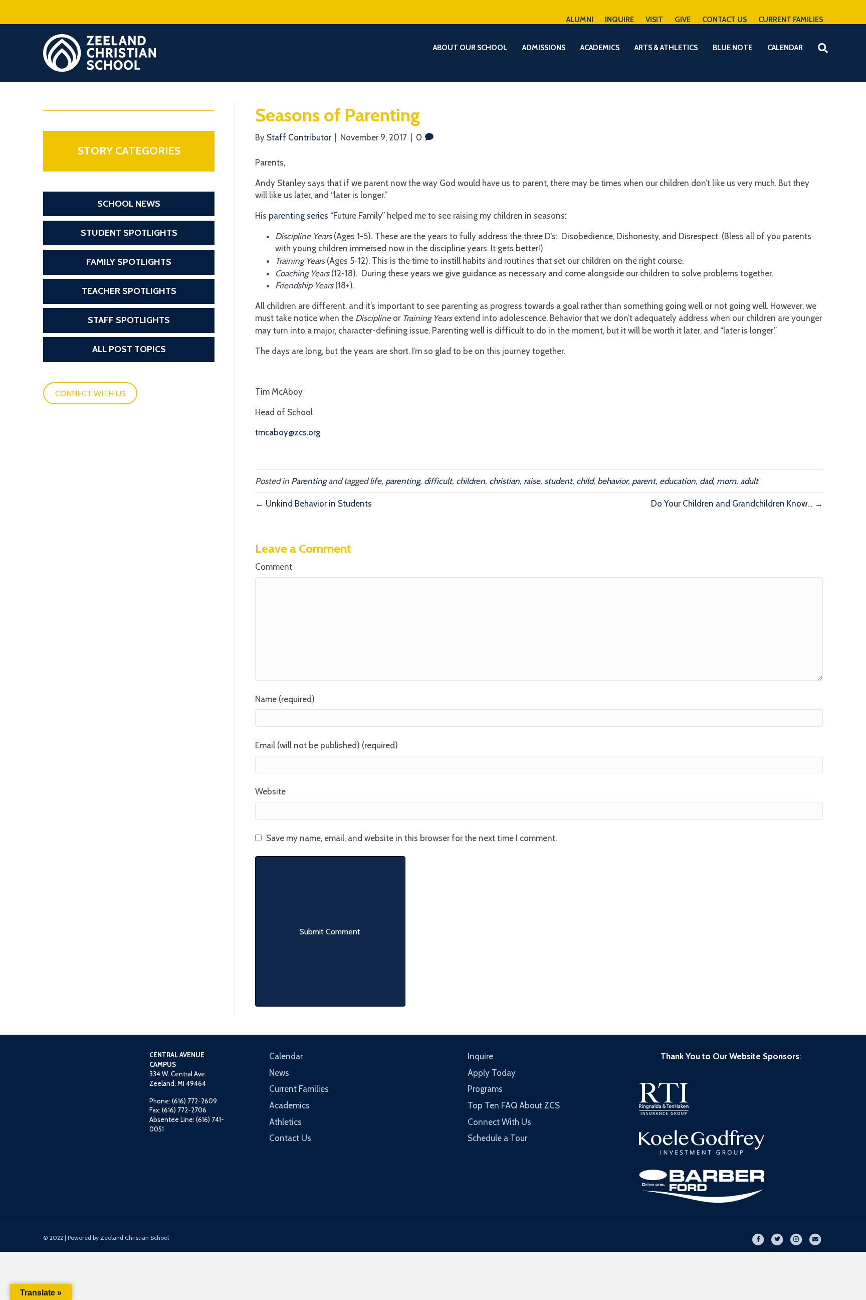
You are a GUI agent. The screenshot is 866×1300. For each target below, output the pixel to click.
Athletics (285, 1122)
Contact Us (290, 1138)
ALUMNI (579, 19)
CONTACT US (724, 19)
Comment (273, 567)
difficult (438, 481)
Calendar (785, 47)
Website (270, 791)
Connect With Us (499, 1122)
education (678, 481)
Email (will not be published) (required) (326, 745)
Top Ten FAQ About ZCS (514, 1105)
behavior (612, 481)
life (375, 481)
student (558, 481)
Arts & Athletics (666, 47)
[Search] (816, 48)
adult (749, 481)
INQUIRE (619, 19)
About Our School (470, 47)
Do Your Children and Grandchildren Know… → (737, 504)
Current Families (299, 1089)
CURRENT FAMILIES (790, 19)
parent (644, 481)
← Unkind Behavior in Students (313, 504)
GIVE (683, 19)
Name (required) (285, 699)
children (470, 481)
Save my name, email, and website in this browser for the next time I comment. (411, 838)
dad (706, 481)
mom (726, 481)
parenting (402, 481)
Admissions (543, 47)
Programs (485, 1089)
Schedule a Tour (497, 1138)
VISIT (654, 19)
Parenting (308, 481)
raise (532, 481)
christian (504, 481)
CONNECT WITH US (90, 393)
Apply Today (492, 1073)
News (279, 1073)
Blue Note (732, 47)
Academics (599, 47)
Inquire (480, 1056)
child (584, 481)
